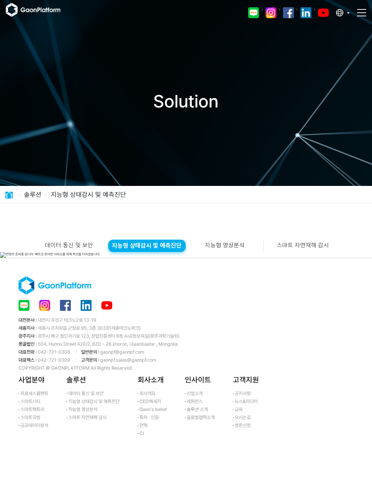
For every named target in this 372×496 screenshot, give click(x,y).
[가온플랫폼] (39, 12)
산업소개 (195, 393)
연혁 (143, 425)
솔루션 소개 (197, 409)
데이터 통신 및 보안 (69, 246)
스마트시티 (30, 401)
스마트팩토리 (32, 409)
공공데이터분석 (34, 425)
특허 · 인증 (149, 417)
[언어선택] (343, 12)
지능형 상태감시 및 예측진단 (147, 245)
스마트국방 (30, 417)
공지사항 (243, 393)
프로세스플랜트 (34, 393)
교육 (239, 409)
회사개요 (147, 393)
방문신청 (243, 425)
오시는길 (243, 417)
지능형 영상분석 (224, 246)
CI (142, 433)
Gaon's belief (153, 409)
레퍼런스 (195, 401)
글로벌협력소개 (201, 417)
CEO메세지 (150, 401)
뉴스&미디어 (246, 401)
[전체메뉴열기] (361, 9)
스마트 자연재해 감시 (303, 246)
